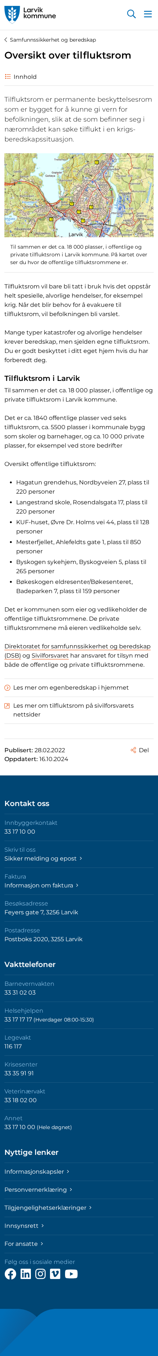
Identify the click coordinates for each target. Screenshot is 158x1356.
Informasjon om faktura (39, 885)
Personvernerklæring (36, 1189)
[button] (131, 15)
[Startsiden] (30, 15)
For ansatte (21, 1243)
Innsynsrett (22, 1225)
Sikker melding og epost (41, 858)
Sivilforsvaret (50, 655)
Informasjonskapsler (34, 1171)
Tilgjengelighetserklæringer (46, 1207)
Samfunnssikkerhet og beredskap (53, 39)
